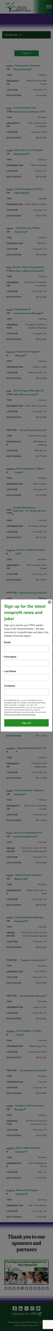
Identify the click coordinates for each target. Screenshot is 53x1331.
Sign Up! (26, 723)
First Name (10, 657)
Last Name (10, 671)
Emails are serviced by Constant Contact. (20, 715)
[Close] (49, 602)
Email (7, 642)
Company (9, 686)
